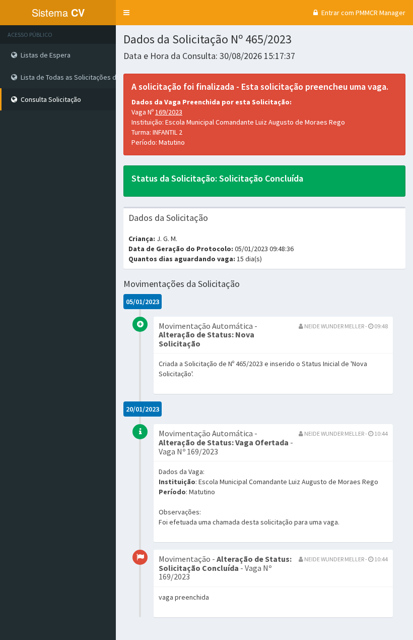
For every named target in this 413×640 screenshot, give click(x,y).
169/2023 (168, 112)
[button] (126, 12)
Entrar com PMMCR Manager (362, 12)
